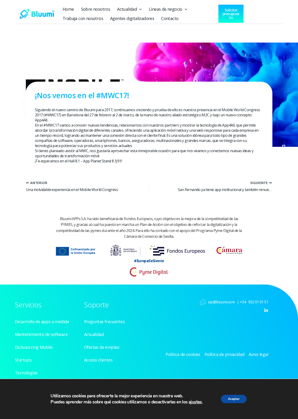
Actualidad (127, 9)
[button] (139, 9)
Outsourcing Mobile (33, 347)
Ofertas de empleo (101, 347)
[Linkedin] (266, 310)
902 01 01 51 (258, 302)
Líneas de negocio (165, 9)
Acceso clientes (98, 360)
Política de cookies (183, 354)
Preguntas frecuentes (104, 321)
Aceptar (234, 399)
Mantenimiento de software (41, 334)
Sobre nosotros (95, 9)
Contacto (169, 18)
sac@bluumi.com (221, 302)
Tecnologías (26, 372)
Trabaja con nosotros (83, 18)
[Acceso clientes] (257, 12)
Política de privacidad (224, 354)
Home (68, 9)
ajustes (195, 402)
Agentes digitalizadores (132, 18)
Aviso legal (258, 354)
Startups (23, 360)
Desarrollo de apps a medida (42, 321)
